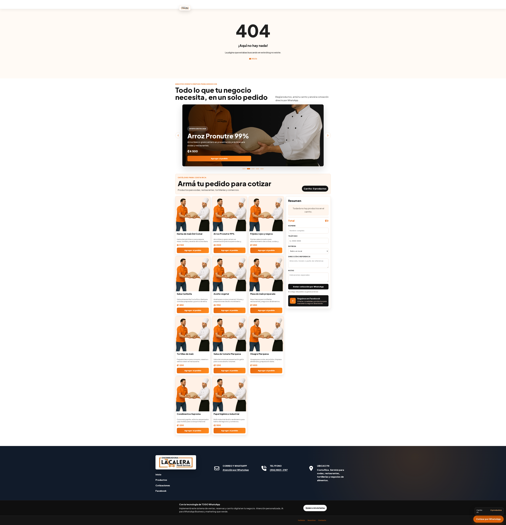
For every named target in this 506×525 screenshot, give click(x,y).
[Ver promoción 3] (253, 168)
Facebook (160, 490)
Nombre (292, 226)
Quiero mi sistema (315, 508)
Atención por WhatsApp (236, 470)
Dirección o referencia (299, 257)
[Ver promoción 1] (244, 168)
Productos (161, 480)
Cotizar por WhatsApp (488, 519)
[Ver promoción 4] (257, 168)
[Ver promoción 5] (262, 168)
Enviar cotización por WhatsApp (308, 287)
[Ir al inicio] (175, 462)
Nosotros (312, 520)
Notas (291, 271)
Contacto (322, 520)
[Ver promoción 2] (248, 168)
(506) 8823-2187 (279, 470)
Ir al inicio (301, 520)
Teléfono (292, 236)
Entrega (292, 246)
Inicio (254, 58)
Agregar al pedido (219, 158)
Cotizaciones (162, 485)
